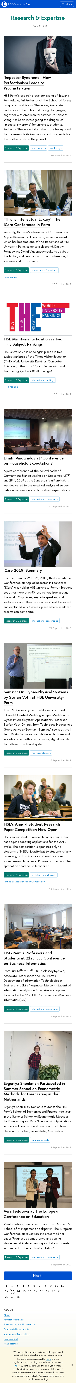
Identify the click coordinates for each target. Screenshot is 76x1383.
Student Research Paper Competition (25, 881)
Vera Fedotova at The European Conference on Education (32, 1213)
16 (30, 1291)
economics (11, 276)
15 (24, 1291)
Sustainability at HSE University (19, 1324)
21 (59, 1291)
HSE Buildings (11, 1343)
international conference (45, 499)
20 (53, 1291)
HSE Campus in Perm (19, 4)
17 (35, 1291)
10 (56, 1286)
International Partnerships (16, 1334)
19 (47, 1291)
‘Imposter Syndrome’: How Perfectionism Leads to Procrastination (27, 83)
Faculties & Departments (16, 1329)
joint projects (39, 148)
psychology (55, 148)
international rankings (43, 380)
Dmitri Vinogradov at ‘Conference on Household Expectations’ (34, 460)
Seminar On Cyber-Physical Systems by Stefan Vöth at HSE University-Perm (36, 697)
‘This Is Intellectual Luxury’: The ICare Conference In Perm (32, 221)
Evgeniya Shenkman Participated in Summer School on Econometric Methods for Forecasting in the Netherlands (34, 1091)
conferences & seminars (44, 270)
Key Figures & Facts (13, 1319)
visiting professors (41, 752)
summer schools (40, 1139)
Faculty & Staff (11, 1338)
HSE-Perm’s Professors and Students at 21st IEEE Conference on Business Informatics (34, 958)
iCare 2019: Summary (23, 570)
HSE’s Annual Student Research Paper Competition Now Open (32, 826)
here (48, 1359)
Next (37, 1275)
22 (6, 1297)
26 (18, 1297)
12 (6, 1291)
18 (41, 1291)
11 (62, 1286)
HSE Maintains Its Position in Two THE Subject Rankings (33, 341)
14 (18, 1291)
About (8, 1310)
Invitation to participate (44, 875)
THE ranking (11, 386)
